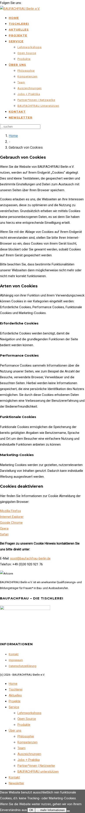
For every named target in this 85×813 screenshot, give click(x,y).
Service (16, 41)
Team (21, 82)
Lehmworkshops (29, 47)
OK (31, 810)
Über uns (17, 64)
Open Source (26, 53)
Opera (4, 528)
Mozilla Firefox (10, 511)
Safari (4, 534)
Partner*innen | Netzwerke (36, 100)
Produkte (24, 59)
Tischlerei (19, 23)
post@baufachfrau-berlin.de (30, 558)
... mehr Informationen (51, 810)
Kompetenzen (27, 76)
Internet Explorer (12, 517)
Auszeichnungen (29, 88)
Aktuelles (19, 29)
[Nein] (68, 811)
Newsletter (20, 117)
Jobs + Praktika (28, 94)
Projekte (18, 35)
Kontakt (17, 111)
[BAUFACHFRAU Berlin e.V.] (20, 9)
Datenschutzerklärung (22, 666)
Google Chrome (11, 523)
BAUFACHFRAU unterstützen (38, 105)
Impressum (16, 660)
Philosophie (26, 70)
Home (14, 18)
